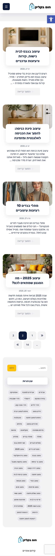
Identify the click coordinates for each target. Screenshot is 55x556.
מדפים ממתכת (38, 430)
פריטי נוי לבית (35, 500)
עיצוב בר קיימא (37, 462)
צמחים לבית (18, 506)
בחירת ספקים (40, 399)
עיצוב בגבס (36, 455)
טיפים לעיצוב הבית (21, 411)
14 (27, 344)
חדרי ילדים (35, 405)
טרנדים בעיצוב (32, 424)
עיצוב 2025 (19, 449)
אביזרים (42, 392)
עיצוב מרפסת (33, 487)
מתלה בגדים (27, 437)
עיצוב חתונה (36, 474)
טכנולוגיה (17, 418)
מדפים (19, 424)
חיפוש (12, 368)
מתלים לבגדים (35, 443)
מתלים (15, 437)
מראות (13, 430)
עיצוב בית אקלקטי (20, 455)
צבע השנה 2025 (34, 506)
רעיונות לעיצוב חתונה (27, 519)
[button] (51, 19)
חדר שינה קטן (21, 405)
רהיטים (35, 512)
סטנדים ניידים (34, 449)
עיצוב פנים (20, 487)
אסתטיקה (13, 392)
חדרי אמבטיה (14, 399)
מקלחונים (24, 430)
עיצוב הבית (18, 468)
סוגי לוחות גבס (19, 443)
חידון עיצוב (37, 411)
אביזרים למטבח (28, 392)
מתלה (39, 437)
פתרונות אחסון (19, 500)
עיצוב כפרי (34, 481)
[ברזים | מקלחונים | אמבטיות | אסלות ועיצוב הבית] (40, 6)
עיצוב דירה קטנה (34, 468)
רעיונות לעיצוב (22, 512)
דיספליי (27, 399)
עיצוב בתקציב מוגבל (19, 462)
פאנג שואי (18, 493)
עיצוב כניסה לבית (20, 474)
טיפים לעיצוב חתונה (33, 418)
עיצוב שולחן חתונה (33, 493)
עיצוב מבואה (20, 481)
